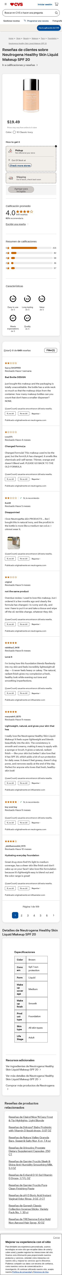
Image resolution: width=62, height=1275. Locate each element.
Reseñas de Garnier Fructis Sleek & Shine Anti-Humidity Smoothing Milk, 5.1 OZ (31, 1165)
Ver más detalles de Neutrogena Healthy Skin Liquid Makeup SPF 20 (30, 1077)
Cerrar (56, 1237)
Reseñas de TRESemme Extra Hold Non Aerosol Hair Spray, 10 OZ (29, 1220)
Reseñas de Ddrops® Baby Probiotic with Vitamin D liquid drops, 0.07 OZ (30, 1128)
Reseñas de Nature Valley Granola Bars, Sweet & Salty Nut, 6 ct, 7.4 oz (30, 1139)
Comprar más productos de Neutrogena (30, 1085)
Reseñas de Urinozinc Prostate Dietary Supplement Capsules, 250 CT (29, 1151)
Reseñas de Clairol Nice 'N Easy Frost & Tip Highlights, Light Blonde (31, 1118)
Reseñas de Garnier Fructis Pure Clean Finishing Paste (28, 1186)
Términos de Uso (41, 1272)
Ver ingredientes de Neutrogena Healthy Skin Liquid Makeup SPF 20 (30, 1067)
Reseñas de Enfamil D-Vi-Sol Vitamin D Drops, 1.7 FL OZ (30, 1176)
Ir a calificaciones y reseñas (18, 65)
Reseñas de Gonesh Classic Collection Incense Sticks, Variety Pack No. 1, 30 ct (28, 1209)
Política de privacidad (22, 1272)
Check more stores (20, 165)
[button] (8, 915)
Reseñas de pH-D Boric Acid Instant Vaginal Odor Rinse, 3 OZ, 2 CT (30, 1196)
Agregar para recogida (21, 190)
